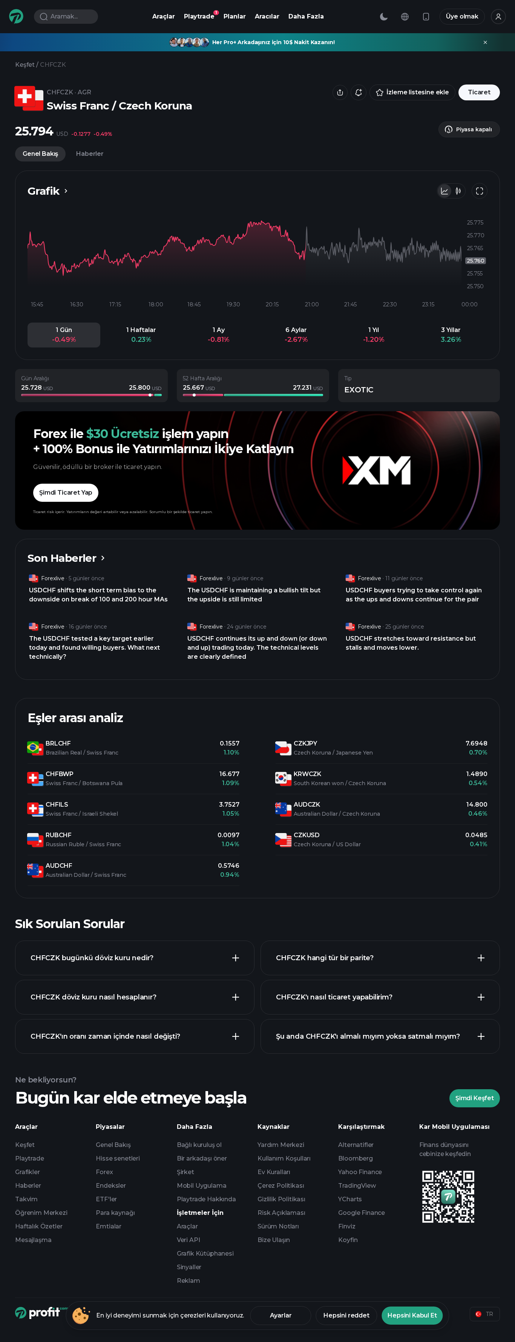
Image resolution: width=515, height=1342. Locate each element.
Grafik (44, 190)
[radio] (444, 191)
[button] (64, 335)
